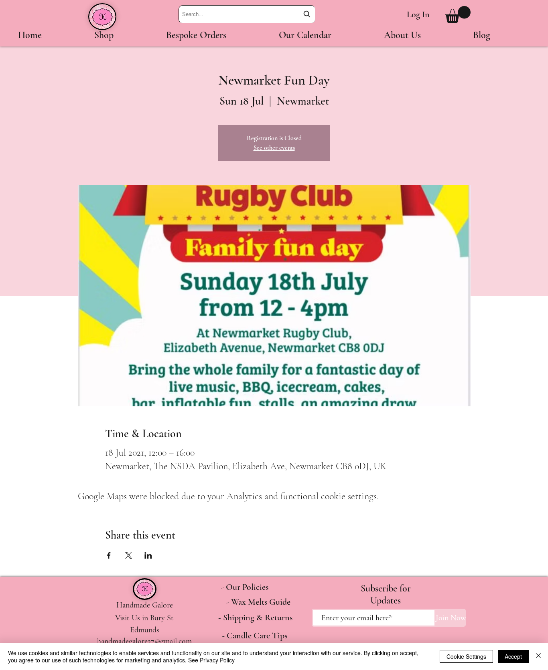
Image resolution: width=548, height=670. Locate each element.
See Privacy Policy (211, 660)
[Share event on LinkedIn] (148, 555)
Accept (513, 656)
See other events (274, 148)
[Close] (538, 656)
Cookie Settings (466, 656)
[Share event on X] (128, 555)
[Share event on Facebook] (109, 555)
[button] (458, 14)
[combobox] (247, 14)
